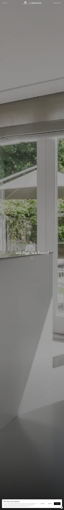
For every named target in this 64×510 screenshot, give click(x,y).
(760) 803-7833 (57, 3)
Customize (50, 503)
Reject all (42, 503)
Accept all (57, 503)
